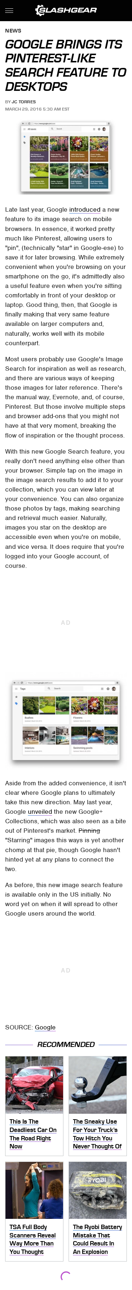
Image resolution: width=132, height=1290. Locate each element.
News (13, 31)
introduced (84, 209)
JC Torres (24, 101)
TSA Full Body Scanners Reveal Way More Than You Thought (33, 1239)
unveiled (40, 812)
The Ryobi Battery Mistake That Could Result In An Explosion (97, 1239)
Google (45, 1027)
